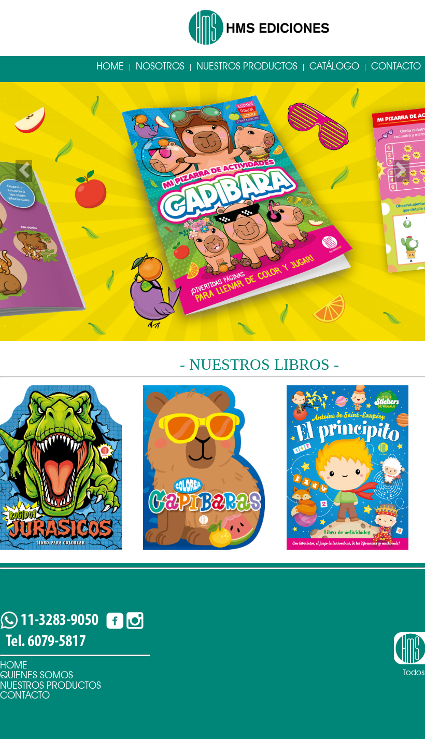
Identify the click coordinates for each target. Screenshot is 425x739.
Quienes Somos (36, 675)
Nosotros (160, 66)
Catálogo (334, 66)
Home (110, 66)
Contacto (25, 695)
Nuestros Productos (247, 66)
